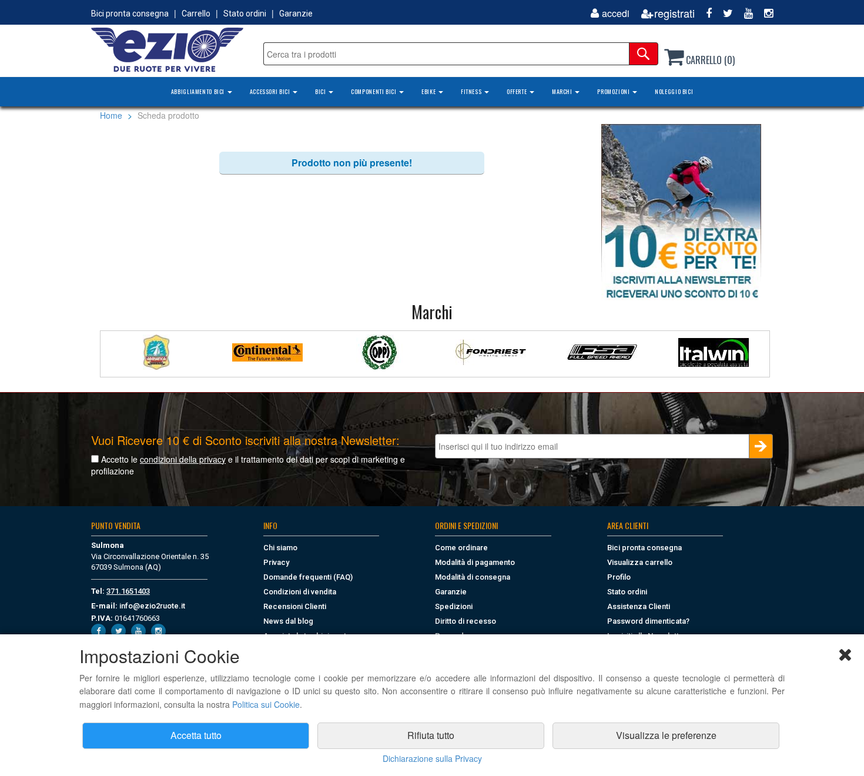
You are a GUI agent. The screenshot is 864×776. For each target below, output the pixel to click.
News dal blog (288, 621)
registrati (674, 13)
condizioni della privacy (183, 459)
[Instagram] (764, 13)
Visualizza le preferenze (666, 735)
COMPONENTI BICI (374, 91)
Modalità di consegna (472, 577)
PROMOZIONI (614, 91)
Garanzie (296, 13)
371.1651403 (128, 591)
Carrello (196, 13)
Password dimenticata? (648, 621)
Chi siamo (280, 547)
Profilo (619, 577)
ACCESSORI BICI (271, 91)
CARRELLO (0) (709, 60)
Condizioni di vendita (299, 591)
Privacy (276, 562)
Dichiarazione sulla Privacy (432, 758)
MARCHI (563, 91)
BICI (321, 91)
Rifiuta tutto (430, 735)
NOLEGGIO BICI (674, 91)
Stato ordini (244, 13)
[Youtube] (744, 13)
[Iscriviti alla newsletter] (681, 212)
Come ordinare (461, 547)
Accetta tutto (196, 735)
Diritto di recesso (465, 621)
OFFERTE (517, 91)
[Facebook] (704, 13)
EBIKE (429, 91)
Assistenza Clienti (638, 606)
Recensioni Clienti (294, 606)
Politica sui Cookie (266, 704)
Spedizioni (454, 606)
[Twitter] (723, 13)
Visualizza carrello (639, 562)
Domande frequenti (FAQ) (308, 577)
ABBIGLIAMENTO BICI (198, 91)
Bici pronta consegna (130, 13)
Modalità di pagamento (475, 562)
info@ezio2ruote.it (152, 605)
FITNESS (472, 91)
